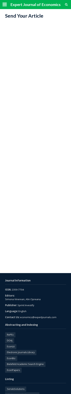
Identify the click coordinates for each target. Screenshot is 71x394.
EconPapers (13, 370)
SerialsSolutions (15, 389)
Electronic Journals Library (21, 352)
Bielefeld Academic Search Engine (25, 364)
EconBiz (11, 358)
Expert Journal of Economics (35, 4)
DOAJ (9, 340)
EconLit (11, 346)
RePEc (10, 334)
